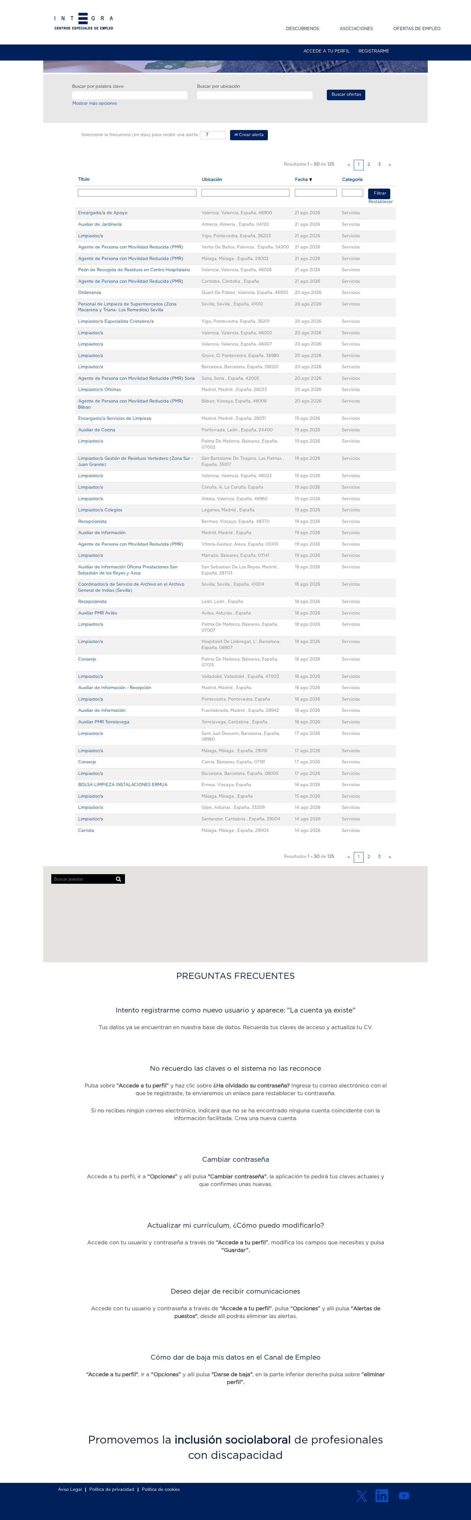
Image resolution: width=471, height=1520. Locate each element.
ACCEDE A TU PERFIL (326, 51)
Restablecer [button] (380, 202)
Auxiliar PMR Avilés (97, 613)
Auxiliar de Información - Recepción (114, 688)
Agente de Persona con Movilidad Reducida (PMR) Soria (136, 379)
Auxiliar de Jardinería (100, 225)
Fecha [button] (302, 180)
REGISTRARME (374, 51)
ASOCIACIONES (356, 29)
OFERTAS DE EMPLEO (417, 29)
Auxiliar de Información (102, 533)
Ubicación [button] (212, 180)
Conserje (87, 659)
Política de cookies (161, 1490)
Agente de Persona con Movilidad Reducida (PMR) (130, 247)
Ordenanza (89, 293)
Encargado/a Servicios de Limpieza (114, 419)
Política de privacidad (111, 1490)
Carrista (86, 831)
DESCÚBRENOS (302, 29)
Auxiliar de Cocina (96, 430)
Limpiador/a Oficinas (99, 390)
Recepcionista (92, 522)
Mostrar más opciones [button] (94, 104)
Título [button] (83, 179)
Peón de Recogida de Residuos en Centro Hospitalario (134, 270)
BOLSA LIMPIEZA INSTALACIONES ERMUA (123, 785)
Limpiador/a (90, 236)
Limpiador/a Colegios (100, 510)
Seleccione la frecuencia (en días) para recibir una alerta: (140, 135)
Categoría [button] (352, 180)
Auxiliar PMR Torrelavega (103, 722)
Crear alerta (251, 135)
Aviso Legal (70, 1490)
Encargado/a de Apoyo (102, 213)
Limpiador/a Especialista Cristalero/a (116, 322)
